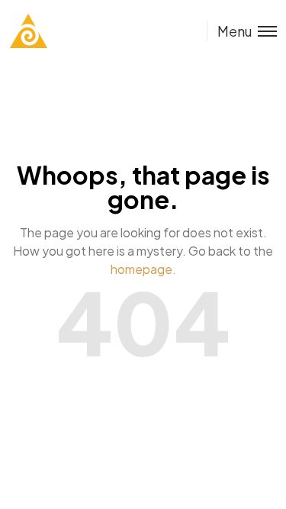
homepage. (143, 269)
